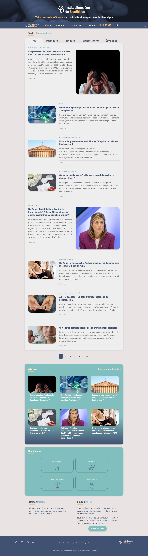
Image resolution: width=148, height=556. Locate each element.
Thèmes (47, 25)
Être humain (111, 40)
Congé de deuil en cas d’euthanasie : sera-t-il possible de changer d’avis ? (86, 176)
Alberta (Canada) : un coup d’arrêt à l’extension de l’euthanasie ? (83, 298)
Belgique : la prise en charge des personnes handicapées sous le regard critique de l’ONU (89, 264)
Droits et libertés (91, 40)
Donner (107, 25)
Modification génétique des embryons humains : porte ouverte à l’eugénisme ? (89, 109)
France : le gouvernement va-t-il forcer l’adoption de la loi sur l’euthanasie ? (88, 143)
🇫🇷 (117, 25)
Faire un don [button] (97, 528)
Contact (91, 25)
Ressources (61, 25)
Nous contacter (65, 542)
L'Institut (77, 25)
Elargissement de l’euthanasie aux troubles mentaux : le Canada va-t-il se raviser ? (49, 53)
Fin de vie (70, 40)
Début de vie (52, 40)
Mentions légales (82, 542)
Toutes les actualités (109, 369)
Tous (34, 40)
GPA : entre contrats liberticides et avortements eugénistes (88, 327)
